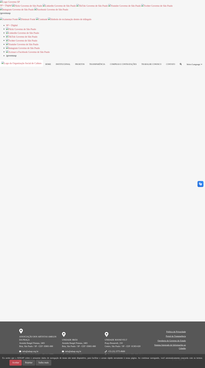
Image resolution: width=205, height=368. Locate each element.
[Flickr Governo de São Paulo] (21, 29)
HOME (48, 64)
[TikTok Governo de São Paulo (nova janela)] (92, 5)
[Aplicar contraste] (41, 19)
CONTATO (170, 64)
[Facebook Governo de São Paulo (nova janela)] (51, 9)
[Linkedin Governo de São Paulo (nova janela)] (59, 5)
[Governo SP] (10, 1)
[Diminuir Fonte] (26, 19)
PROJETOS (79, 64)
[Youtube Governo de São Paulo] (22, 44)
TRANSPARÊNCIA (97, 64)
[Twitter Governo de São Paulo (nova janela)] (157, 5)
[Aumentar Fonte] (9, 19)
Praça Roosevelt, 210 (114, 343)
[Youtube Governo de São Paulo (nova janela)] (124, 5)
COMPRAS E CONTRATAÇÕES (123, 64)
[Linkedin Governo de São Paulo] (22, 33)
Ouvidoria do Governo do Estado (172, 340)
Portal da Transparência (176, 336)
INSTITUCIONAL (63, 64)
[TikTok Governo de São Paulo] (21, 36)
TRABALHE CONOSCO (151, 64)
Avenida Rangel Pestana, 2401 (32, 343)
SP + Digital (6, 5)
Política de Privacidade (176, 331)
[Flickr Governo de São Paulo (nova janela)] (27, 5)
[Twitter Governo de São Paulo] (21, 40)
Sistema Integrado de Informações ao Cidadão (170, 347)
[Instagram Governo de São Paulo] (17, 9)
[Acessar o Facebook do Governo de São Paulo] (28, 51)
